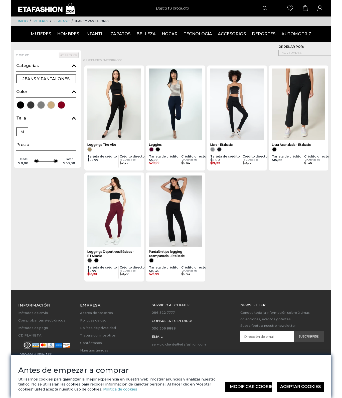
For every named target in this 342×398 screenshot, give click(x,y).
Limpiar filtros (69, 54)
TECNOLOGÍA (198, 34)
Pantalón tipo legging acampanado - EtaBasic (167, 254)
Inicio (23, 21)
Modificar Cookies (251, 386)
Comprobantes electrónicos (41, 320)
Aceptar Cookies (300, 386)
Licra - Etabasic (221, 144)
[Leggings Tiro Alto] (114, 104)
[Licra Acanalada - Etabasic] (298, 104)
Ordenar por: (291, 46)
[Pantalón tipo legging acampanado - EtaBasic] (176, 211)
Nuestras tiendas (94, 350)
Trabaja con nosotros (98, 335)
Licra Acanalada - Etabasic (291, 144)
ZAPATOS (120, 34)
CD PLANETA (30, 335)
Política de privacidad (98, 328)
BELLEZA (146, 34)
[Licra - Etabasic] (237, 104)
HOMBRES (68, 34)
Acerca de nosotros (96, 313)
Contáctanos (91, 343)
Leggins (155, 144)
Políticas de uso (93, 320)
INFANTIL (95, 34)
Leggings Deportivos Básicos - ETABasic (110, 254)
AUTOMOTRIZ (296, 34)
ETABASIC (62, 21)
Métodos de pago (33, 328)
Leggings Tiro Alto (101, 144)
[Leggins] (176, 104)
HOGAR (170, 34)
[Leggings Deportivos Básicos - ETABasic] (114, 211)
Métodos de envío (33, 313)
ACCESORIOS (232, 34)
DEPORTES (263, 34)
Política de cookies (119, 389)
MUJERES (41, 21)
